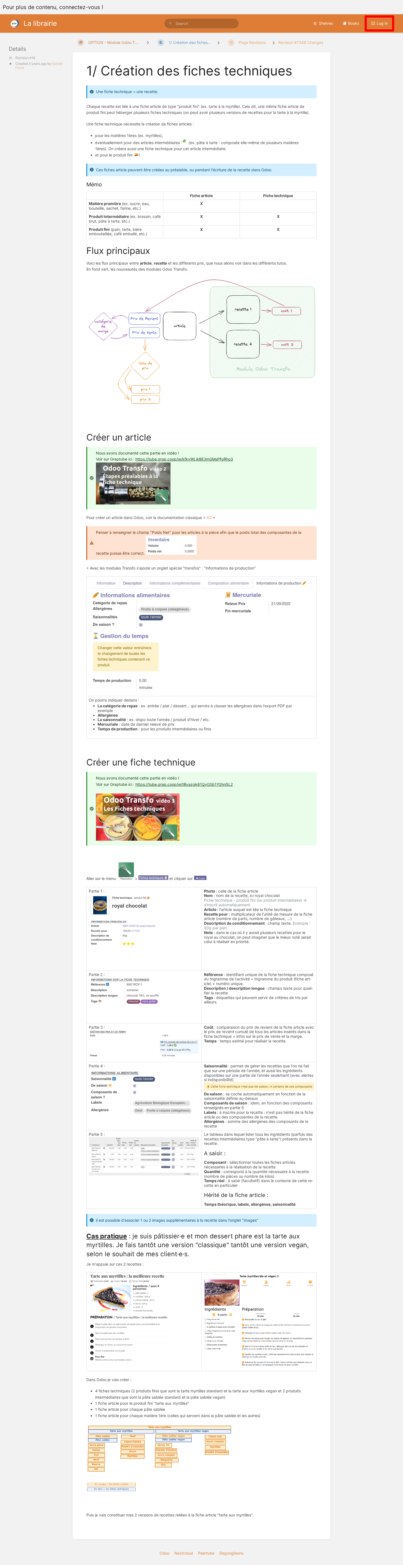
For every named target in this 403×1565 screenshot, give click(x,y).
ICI (209, 517)
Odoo (164, 1553)
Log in (382, 23)
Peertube (206, 1553)
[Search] (170, 23)
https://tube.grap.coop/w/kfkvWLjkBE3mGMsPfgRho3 (184, 459)
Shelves (326, 23)
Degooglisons (231, 1553)
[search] (201, 23)
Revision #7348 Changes (300, 42)
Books (353, 23)
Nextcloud (183, 1553)
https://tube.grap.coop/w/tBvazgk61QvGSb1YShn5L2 (184, 784)
